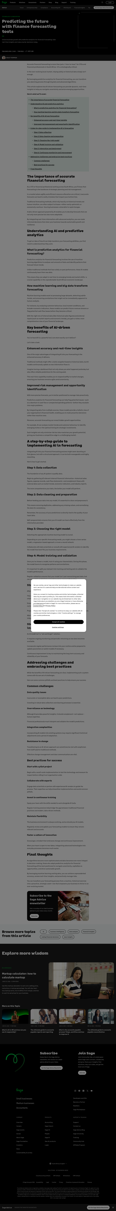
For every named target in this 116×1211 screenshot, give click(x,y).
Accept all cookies (58, 622)
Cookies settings (58, 627)
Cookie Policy (38, 605)
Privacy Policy (50, 605)
